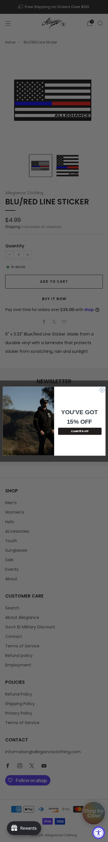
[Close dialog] (102, 389)
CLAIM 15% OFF (80, 431)
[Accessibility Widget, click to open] (98, 832)
